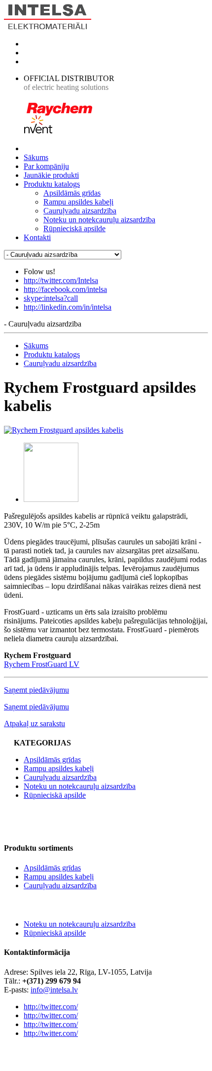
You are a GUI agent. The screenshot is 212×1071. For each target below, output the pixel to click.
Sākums (36, 157)
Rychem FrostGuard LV (41, 664)
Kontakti (37, 237)
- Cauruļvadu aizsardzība (42, 324)
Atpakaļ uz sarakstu (34, 723)
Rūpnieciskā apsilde (74, 228)
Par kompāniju (46, 166)
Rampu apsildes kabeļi (78, 202)
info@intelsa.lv (54, 990)
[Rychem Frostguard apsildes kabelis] (63, 430)
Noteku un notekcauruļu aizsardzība (99, 219)
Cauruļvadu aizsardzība (79, 210)
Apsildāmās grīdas (72, 193)
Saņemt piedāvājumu (36, 690)
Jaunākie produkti (51, 175)
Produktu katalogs (52, 184)
